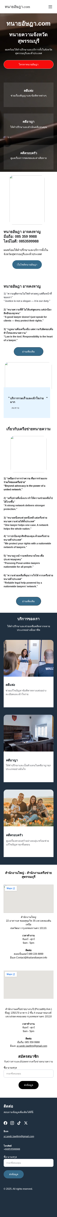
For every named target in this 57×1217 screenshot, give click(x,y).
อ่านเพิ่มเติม (28, 351)
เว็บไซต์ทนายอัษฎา (27, 264)
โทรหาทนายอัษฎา (28, 64)
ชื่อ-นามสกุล (10, 1067)
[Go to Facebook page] (5, 1123)
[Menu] (50, 6)
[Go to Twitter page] (26, 1123)
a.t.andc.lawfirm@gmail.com (32, 1046)
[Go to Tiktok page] (19, 1123)
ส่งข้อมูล (28, 1085)
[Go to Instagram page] (12, 1123)
